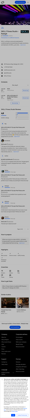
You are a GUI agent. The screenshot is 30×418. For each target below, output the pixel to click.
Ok (13, 415)
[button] (27, 379)
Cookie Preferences (22, 415)
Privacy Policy (15, 411)
